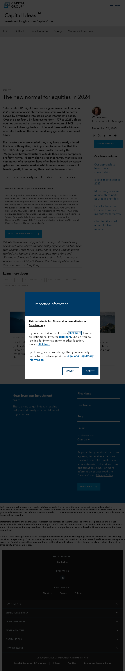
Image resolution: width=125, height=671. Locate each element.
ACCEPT (90, 371)
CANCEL (70, 371)
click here (44, 344)
